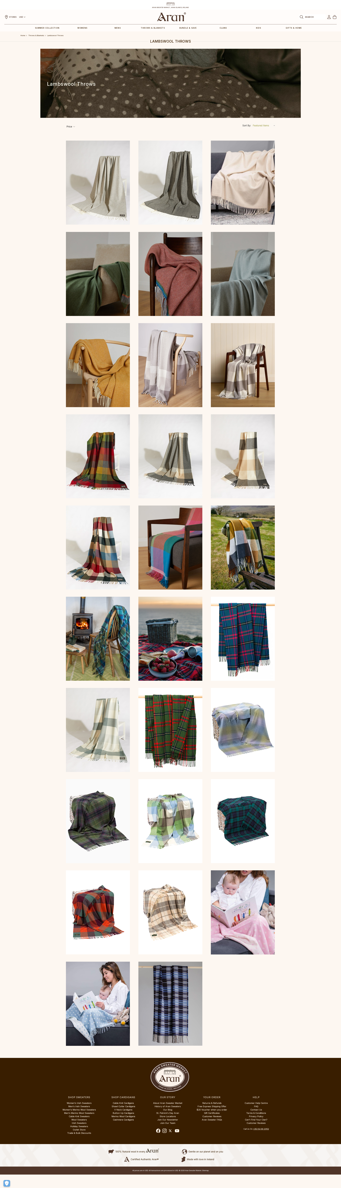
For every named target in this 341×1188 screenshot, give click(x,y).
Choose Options (98, 182)
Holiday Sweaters (79, 1126)
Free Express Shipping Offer (212, 1106)
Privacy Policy (256, 1116)
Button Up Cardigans (123, 1113)
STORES (13, 17)
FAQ (256, 1106)
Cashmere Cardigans (123, 1119)
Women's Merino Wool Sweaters (79, 1109)
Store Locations (168, 1116)
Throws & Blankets (153, 28)
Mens (118, 28)
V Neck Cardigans (123, 1109)
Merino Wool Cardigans (123, 1116)
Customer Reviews (211, 1116)
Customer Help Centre (256, 1103)
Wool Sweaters (79, 1119)
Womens (82, 28)
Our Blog (167, 1109)
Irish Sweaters (79, 1123)
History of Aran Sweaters (168, 1106)
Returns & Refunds (212, 1103)
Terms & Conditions (256, 1113)
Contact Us (256, 1109)
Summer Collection (47, 28)
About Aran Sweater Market (167, 1103)
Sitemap (205, 1170)
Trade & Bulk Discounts (79, 1133)
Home (23, 35)
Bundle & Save (188, 28)
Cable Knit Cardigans (123, 1103)
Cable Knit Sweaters (79, 1116)
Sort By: (246, 125)
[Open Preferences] (6, 1183)
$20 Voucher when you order (212, 1109)
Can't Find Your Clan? (256, 1119)
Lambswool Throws (55, 35)
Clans (223, 28)
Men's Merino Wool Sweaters (79, 1113)
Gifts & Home (294, 28)
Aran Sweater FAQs (212, 1119)
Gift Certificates (212, 1113)
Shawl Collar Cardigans (123, 1106)
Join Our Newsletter (167, 1119)
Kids (258, 28)
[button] (71, 126)
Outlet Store (79, 1129)
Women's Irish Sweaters (79, 1103)
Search (309, 17)
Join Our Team (167, 1123)
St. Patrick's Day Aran (167, 1113)
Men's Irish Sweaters (79, 1106)
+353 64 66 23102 (261, 1129)
